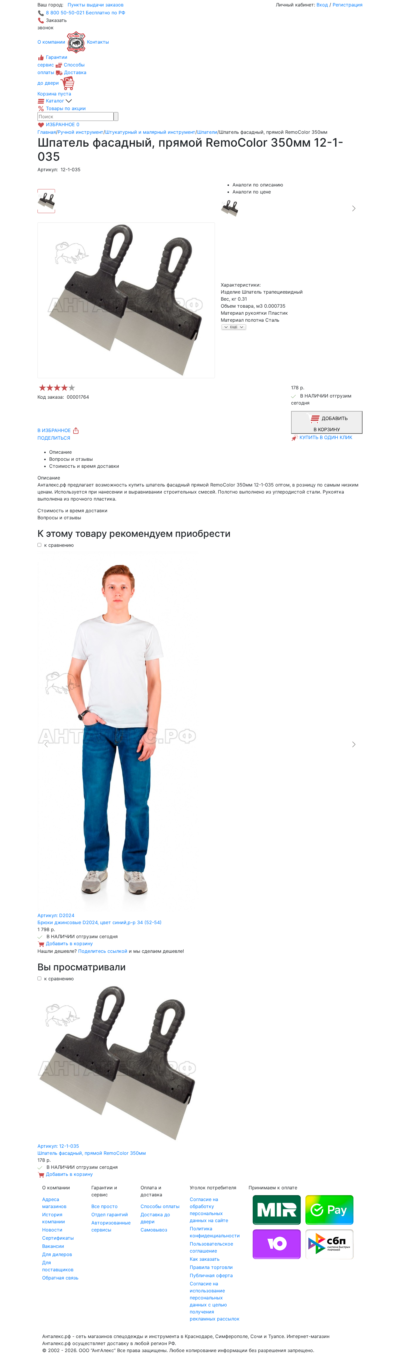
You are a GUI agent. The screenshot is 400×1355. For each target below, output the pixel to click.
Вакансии (53, 1246)
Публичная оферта (211, 1275)
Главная (46, 132)
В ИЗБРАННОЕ (54, 430)
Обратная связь (60, 1278)
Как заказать (205, 1259)
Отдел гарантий (109, 1214)
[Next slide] (353, 208)
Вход (322, 5)
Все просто (104, 1206)
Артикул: (47, 169)
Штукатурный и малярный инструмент (150, 132)
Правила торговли (211, 1267)
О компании (51, 42)
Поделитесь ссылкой (102, 951)
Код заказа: (50, 397)
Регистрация (348, 5)
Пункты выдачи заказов (96, 5)
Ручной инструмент (80, 132)
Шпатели (207, 132)
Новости (52, 1230)
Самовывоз (154, 1230)
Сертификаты (58, 1238)
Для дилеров (57, 1254)
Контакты (98, 42)
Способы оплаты (160, 1206)
